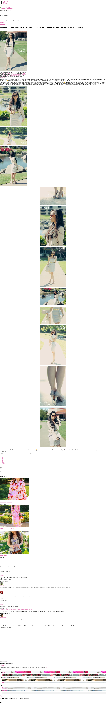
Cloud (22, 471)
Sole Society (10, 73)
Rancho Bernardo (75, 471)
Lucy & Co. (48, 471)
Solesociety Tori (85, 471)
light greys (39, 471)
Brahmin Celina (3, 555)
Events (4, 675)
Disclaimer (4, 2)
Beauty (4, 672)
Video (3, 685)
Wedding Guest (12, 472)
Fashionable (28, 471)
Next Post (7, 473)
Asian (10, 471)
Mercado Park (62, 471)
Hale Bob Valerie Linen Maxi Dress (8, 528)
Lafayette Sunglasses (16, 74)
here (3, 73)
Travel (4, 677)
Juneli (3, 575)
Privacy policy (4, 3)
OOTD (66, 471)
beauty (2, 17)
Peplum (71, 471)
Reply (1, 564)
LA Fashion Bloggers (34, 471)
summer (93, 471)
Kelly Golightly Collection (6, 502)
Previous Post (2, 473)
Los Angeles (43, 471)
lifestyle (2, 22)
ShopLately (3, 77)
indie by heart (4, 564)
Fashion (2, 13)
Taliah (3, 585)
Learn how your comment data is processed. (21, 656)
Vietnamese (99, 471)
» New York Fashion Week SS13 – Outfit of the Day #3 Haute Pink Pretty (15, 623)
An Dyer (7, 471)
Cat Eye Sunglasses (17, 471)
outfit (69, 471)
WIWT (16, 472)
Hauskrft (23, 73)
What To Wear (2, 24)
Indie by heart (2, 569)
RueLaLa (23, 74)
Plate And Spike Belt (15, 75)
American (4, 471)
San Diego (80, 471)
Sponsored (5, 680)
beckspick (4, 617)
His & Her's (5, 682)
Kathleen (3, 594)
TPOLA (96, 471)
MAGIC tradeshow (57, 471)
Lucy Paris (52, 471)
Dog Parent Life (6, 693)
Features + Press (5, 1)
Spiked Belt (90, 471)
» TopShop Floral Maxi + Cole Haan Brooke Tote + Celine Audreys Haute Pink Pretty (17, 609)
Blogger (12, 471)
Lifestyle (4, 688)
